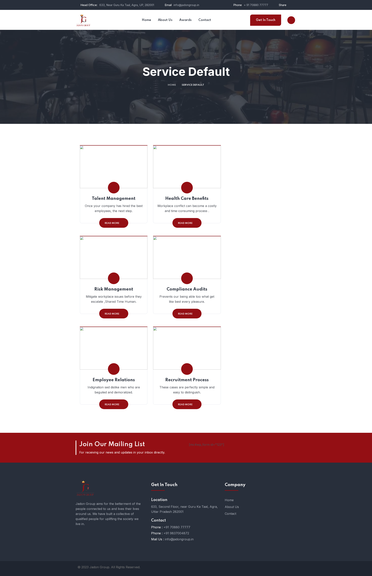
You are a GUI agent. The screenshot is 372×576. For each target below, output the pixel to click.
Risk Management (113, 289)
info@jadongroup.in (186, 5)
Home (172, 85)
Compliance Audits (187, 289)
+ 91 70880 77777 (256, 5)
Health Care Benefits (186, 199)
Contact (230, 514)
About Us (232, 507)
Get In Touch (265, 20)
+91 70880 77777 (177, 527)
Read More (112, 223)
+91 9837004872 (176, 533)
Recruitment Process (187, 380)
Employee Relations (114, 380)
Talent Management (113, 199)
